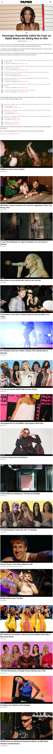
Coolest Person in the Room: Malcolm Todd (16, 564)
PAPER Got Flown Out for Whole (12, 169)
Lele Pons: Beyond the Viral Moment (13, 457)
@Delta (32, 66)
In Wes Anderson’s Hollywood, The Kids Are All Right (20, 494)
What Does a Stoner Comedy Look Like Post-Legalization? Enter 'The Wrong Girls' (26, 206)
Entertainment (4, 203)
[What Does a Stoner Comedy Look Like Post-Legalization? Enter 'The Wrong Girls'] (26, 189)
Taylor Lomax (4, 209)
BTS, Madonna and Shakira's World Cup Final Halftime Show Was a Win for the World (25, 636)
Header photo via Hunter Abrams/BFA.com (10, 133)
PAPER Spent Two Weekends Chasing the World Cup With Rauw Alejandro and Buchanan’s (24, 742)
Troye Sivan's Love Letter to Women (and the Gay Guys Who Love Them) (24, 316)
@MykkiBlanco (7, 104)
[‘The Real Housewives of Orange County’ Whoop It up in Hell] (26, 655)
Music (2, 167)
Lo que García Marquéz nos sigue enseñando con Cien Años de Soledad (23, 243)
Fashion (2, 421)
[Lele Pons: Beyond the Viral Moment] (26, 441)
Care (26, 32)
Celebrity (3, 739)
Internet (3, 455)
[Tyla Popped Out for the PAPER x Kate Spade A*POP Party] (26, 407)
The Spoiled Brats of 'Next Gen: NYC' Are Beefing (18, 530)
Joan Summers (4, 532)
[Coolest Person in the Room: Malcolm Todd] (26, 548)
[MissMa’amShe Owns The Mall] (26, 582)
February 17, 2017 (23, 63)
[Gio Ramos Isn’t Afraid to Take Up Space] (26, 689)
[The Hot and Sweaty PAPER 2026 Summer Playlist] (26, 373)
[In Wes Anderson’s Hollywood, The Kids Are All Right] (26, 477)
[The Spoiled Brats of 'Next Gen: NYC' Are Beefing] (26, 514)
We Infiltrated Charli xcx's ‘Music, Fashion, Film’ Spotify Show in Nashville (24, 352)
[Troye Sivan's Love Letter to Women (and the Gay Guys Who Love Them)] (26, 298)
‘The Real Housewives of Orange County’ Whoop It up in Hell (22, 671)
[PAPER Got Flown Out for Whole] (26, 153)
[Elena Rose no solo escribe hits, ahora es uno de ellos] (26, 264)
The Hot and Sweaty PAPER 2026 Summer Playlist (18, 389)
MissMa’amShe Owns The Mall (11, 598)
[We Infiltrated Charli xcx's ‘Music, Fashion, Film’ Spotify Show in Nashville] (26, 335)
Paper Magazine (4, 745)
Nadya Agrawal (22, 41)
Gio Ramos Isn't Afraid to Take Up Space (15, 705)
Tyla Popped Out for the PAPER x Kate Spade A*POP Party (21, 423)
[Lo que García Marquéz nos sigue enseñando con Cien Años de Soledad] (26, 226)
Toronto (15, 60)
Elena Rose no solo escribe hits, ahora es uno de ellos (20, 280)
